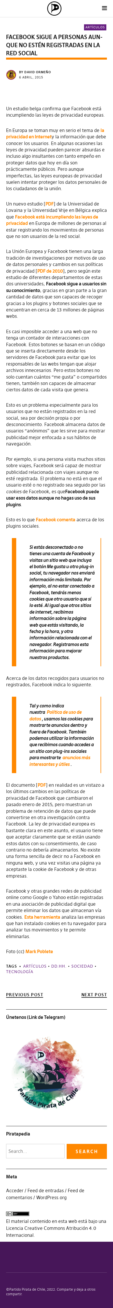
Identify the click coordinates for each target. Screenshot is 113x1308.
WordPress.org (51, 1197)
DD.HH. (59, 966)
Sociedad (82, 966)
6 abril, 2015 (31, 77)
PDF (49, 204)
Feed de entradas (46, 1190)
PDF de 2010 (50, 271)
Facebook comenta (55, 519)
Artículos (95, 27)
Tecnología (19, 971)
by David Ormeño (35, 72)
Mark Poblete (39, 951)
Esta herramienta (42, 917)
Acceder (14, 1190)
